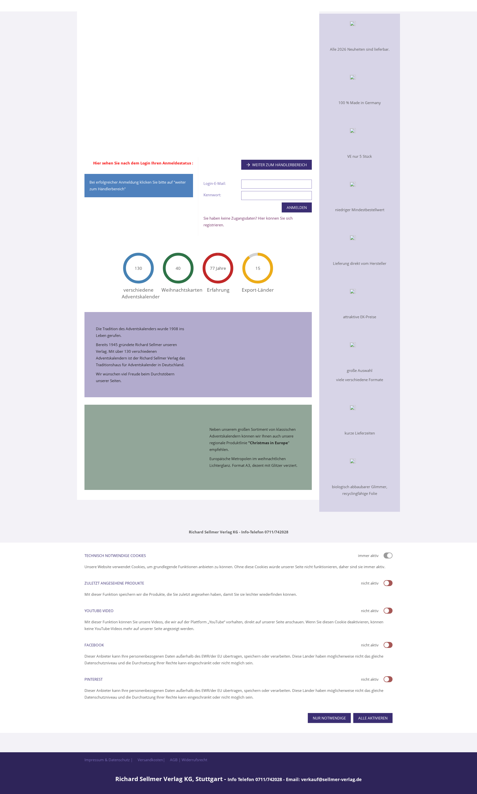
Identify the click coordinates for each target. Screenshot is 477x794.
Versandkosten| (151, 759)
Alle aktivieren (373, 717)
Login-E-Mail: (214, 183)
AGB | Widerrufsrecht (188, 759)
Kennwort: (212, 194)
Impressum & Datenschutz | (108, 759)
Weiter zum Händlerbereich (279, 164)
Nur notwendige (329, 717)
